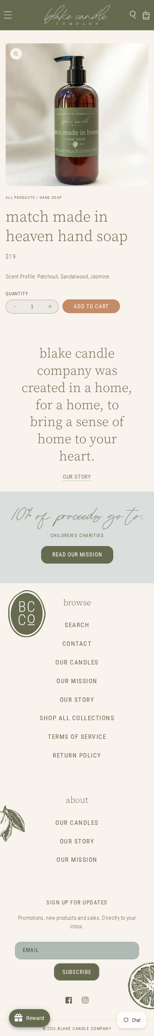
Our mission (77, 859)
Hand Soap (51, 197)
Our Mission (77, 681)
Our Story (77, 699)
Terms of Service (77, 736)
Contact (77, 643)
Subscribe (76, 972)
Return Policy (77, 755)
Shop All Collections (77, 718)
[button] (8, 14)
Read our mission (77, 554)
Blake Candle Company (84, 1028)
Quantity (17, 293)
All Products (20, 197)
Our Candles (77, 662)
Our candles (77, 822)
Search (77, 625)
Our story (77, 477)
